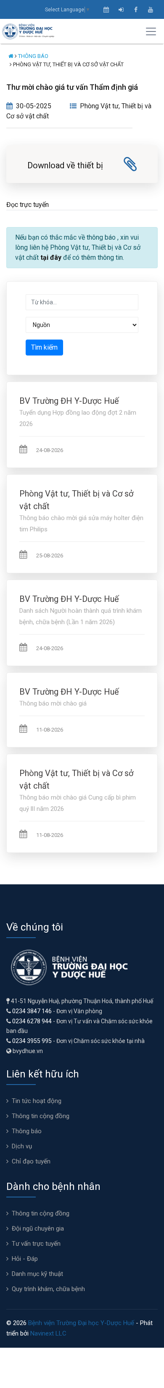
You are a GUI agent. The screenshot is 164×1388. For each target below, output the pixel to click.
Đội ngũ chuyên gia (38, 1228)
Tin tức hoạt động (36, 1101)
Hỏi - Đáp (25, 1259)
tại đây (50, 257)
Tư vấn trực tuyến (36, 1243)
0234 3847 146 (32, 1011)
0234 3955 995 (32, 1041)
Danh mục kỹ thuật (37, 1274)
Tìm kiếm (44, 347)
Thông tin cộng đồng (40, 1116)
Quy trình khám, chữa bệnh (48, 1289)
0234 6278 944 (32, 1021)
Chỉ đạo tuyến (31, 1161)
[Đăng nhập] (121, 9)
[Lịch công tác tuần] (106, 9)
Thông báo (33, 56)
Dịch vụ (22, 1146)
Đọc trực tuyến (27, 205)
